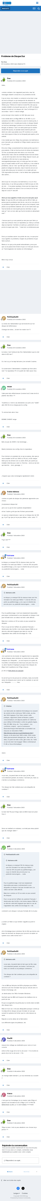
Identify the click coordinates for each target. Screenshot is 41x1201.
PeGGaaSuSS (12, 317)
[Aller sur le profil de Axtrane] (4, 557)
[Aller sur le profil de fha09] (4, 1039)
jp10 (8, 846)
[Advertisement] (20, 33)
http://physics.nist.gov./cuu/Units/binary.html (18, 733)
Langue (16, 1193)
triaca (9, 1093)
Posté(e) (16, 81)
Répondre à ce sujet (20, 71)
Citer (8, 267)
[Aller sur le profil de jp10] (4, 848)
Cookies (25, 1193)
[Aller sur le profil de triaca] (4, 1095)
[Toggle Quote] (5, 593)
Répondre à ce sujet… (13, 1160)
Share (10, 1171)
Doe (5, 62)
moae (9, 386)
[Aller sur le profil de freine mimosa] (4, 493)
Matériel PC (21, 64)
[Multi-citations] (3, 267)
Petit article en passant (15, 671)
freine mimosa (13, 492)
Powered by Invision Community (20, 1198)
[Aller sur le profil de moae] (4, 388)
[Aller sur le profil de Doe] (4, 80)
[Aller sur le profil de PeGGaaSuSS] (4, 318)
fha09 (9, 1038)
